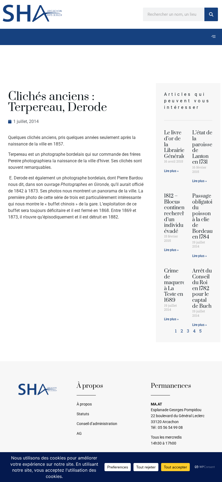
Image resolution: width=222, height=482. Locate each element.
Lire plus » (171, 171)
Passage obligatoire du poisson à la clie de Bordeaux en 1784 (204, 216)
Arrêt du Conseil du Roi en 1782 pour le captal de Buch (202, 289)
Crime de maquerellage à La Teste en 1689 (180, 286)
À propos (84, 404)
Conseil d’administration (97, 423)
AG (79, 433)
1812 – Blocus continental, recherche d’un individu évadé (177, 214)
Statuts (83, 414)
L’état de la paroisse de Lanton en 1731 (202, 147)
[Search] (211, 14)
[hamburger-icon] (213, 36)
